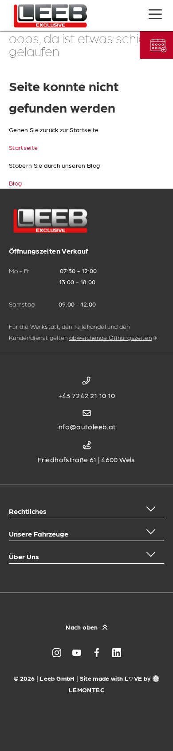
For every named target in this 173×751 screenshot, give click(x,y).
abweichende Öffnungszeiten (110, 337)
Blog (15, 182)
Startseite (23, 147)
